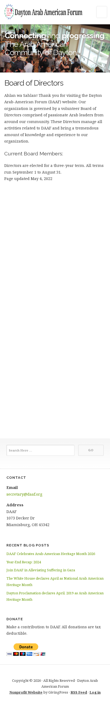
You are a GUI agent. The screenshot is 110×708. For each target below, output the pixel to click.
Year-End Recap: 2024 (23, 562)
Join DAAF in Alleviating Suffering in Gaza (40, 570)
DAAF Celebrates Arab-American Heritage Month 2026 (50, 553)
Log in (95, 692)
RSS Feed (78, 692)
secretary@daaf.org (24, 494)
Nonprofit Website (25, 692)
